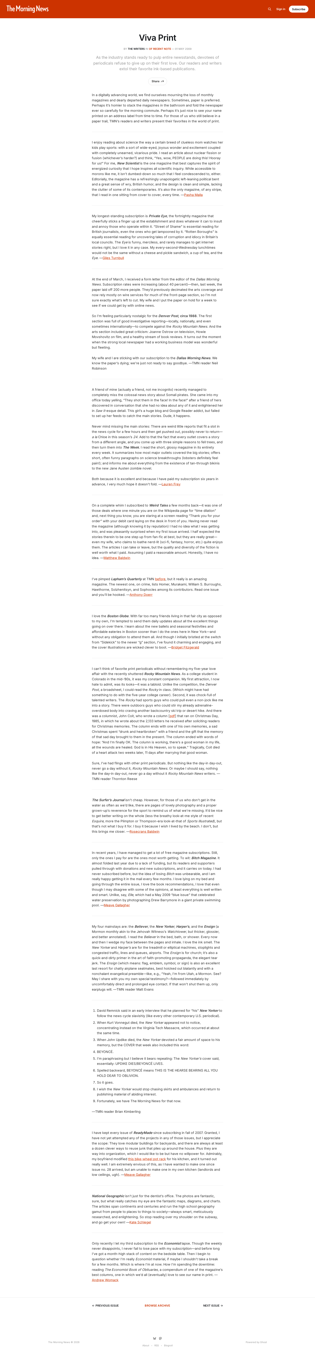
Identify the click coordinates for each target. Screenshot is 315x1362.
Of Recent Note (160, 48)
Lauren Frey (171, 484)
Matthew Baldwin (117, 558)
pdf (172, 716)
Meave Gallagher (117, 905)
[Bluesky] (154, 1338)
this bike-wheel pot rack (147, 1159)
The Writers (136, 48)
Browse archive (157, 1305)
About (145, 1345)
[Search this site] (269, 9)
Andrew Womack (105, 1280)
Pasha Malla (193, 195)
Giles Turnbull (113, 258)
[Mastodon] (160, 1338)
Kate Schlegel (140, 1222)
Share (156, 81)
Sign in (280, 9)
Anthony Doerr (141, 595)
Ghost (263, 1342)
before (160, 579)
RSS (156, 1345)
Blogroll (168, 1345)
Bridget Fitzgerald (185, 647)
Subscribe (298, 9)
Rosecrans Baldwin (145, 831)
